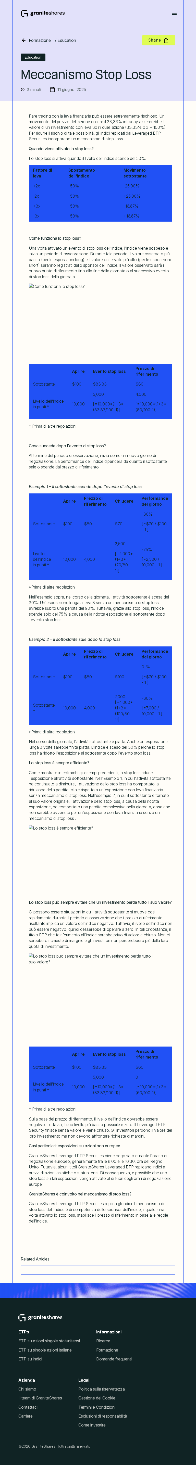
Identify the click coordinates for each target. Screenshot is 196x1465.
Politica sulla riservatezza (101, 1389)
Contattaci (28, 1407)
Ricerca (103, 1341)
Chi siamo (27, 1389)
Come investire (92, 1425)
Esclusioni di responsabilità (102, 1416)
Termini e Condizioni (96, 1407)
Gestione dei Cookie (96, 1398)
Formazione (40, 40)
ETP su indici (30, 1359)
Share (154, 40)
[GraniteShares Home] (43, 13)
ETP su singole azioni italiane (45, 1350)
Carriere (25, 1416)
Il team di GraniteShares (40, 1398)
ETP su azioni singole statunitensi (49, 1341)
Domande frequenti (114, 1359)
